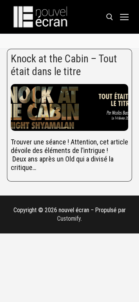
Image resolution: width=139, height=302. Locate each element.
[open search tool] (109, 17)
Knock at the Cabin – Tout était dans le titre (64, 65)
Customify (69, 218)
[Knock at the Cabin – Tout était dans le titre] (69, 107)
